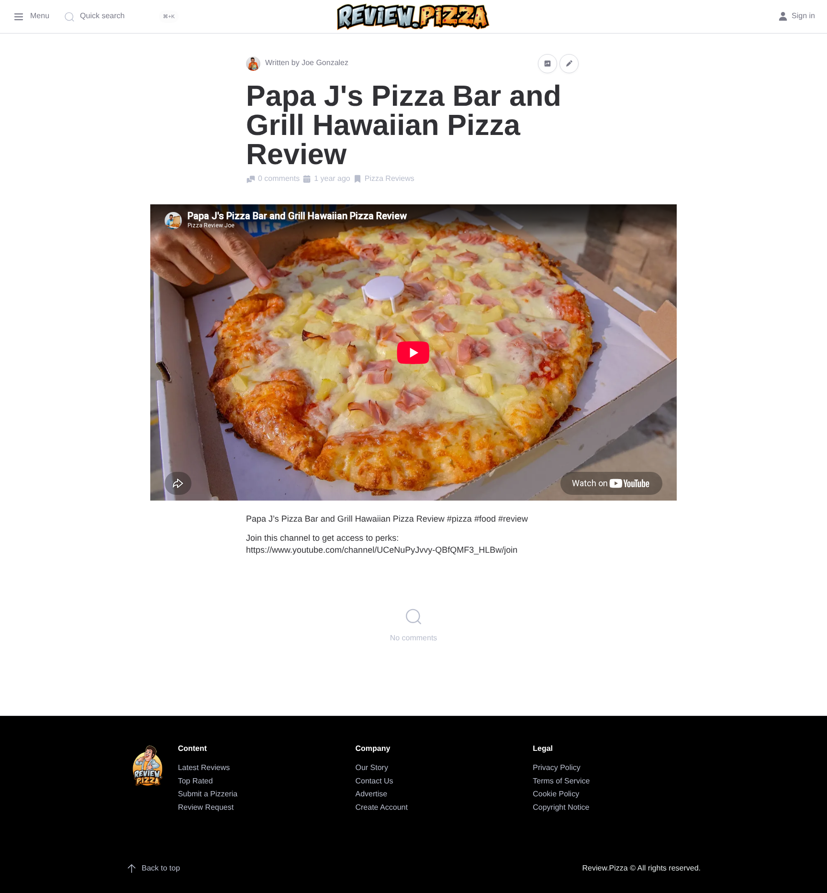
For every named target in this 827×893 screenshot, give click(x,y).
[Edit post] (569, 63)
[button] (547, 63)
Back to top (161, 868)
